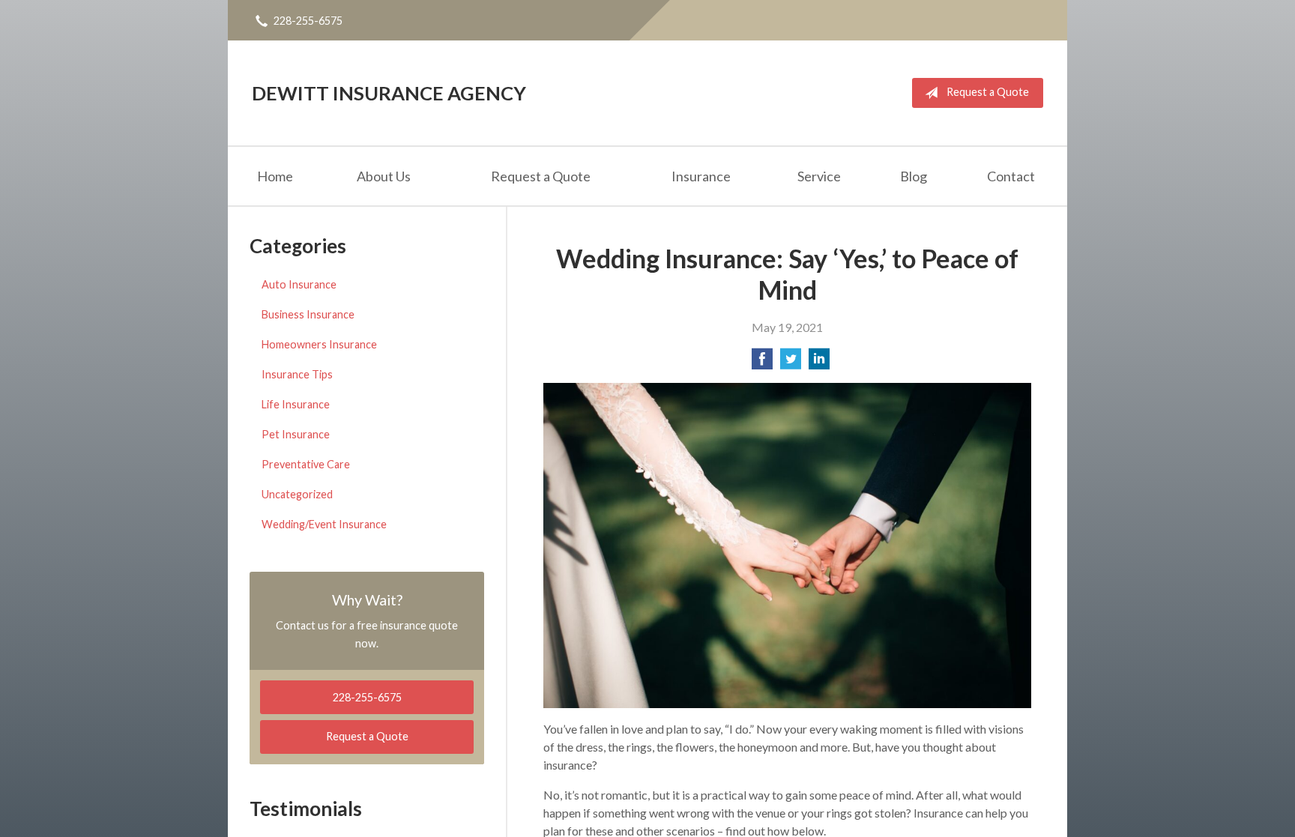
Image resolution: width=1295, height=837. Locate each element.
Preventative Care (306, 464)
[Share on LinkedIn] (819, 363)
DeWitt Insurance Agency (389, 93)
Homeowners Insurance (319, 344)
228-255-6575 (308, 20)
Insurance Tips (297, 374)
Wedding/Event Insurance (324, 524)
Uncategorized (297, 494)
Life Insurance (296, 404)
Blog (913, 176)
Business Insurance (308, 314)
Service (819, 176)
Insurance (701, 176)
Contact (1011, 176)
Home (275, 176)
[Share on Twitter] (790, 363)
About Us (384, 176)
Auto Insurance (299, 284)
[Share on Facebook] (762, 363)
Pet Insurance (296, 434)
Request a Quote (988, 91)
